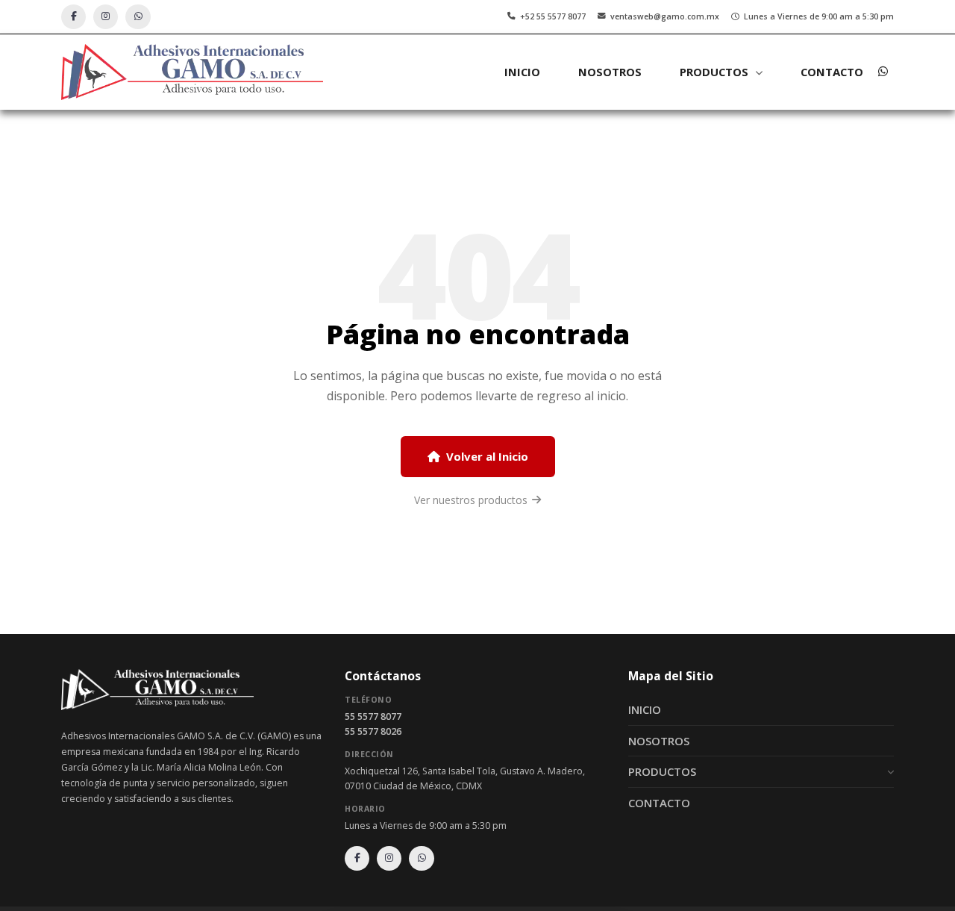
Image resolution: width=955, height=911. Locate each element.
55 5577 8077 (373, 716)
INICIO (522, 71)
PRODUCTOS (662, 771)
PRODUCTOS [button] (715, 71)
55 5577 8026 (373, 731)
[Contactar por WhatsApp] (883, 72)
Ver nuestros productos (470, 500)
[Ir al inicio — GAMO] (192, 72)
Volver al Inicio (487, 456)
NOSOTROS (610, 71)
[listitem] (73, 16)
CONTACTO (832, 71)
